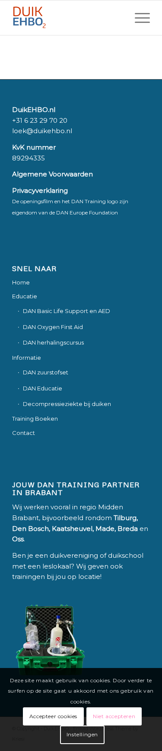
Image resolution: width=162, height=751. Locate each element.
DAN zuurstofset (45, 372)
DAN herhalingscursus (53, 342)
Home (21, 282)
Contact (23, 432)
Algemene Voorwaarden (52, 174)
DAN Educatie (42, 388)
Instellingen (82, 734)
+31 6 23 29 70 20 (39, 120)
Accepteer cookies (53, 716)
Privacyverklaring (40, 190)
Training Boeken (35, 418)
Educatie (24, 296)
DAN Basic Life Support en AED (66, 310)
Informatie (26, 357)
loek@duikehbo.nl (42, 131)
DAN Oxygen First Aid (53, 326)
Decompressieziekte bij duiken (67, 403)
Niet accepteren (114, 716)
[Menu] (138, 17)
